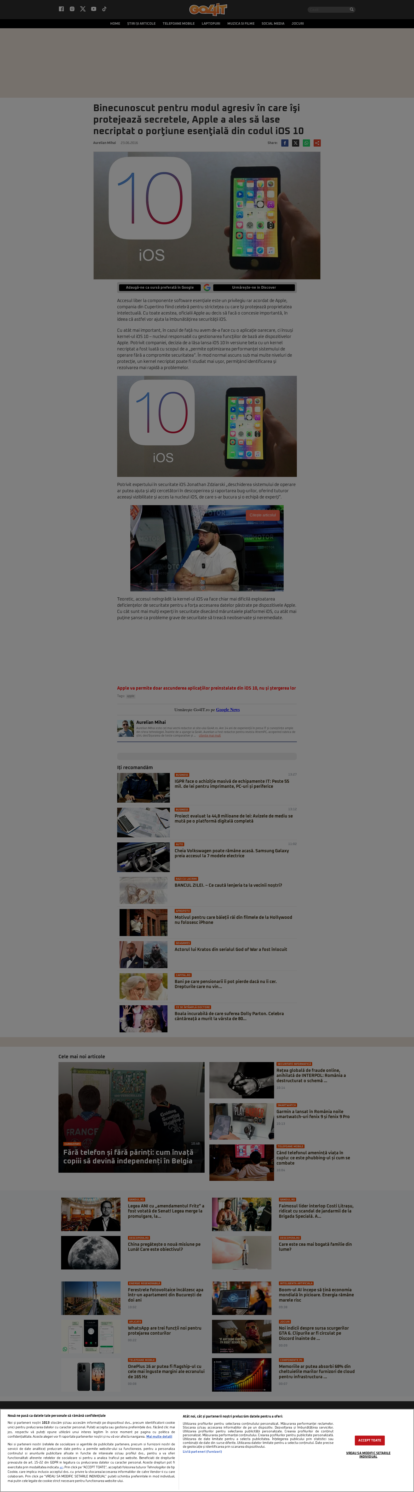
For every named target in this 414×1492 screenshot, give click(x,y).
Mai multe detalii (159, 1436)
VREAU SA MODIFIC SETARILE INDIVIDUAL (368, 1455)
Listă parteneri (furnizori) (202, 1451)
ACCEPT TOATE (369, 1440)
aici (61, 1467)
